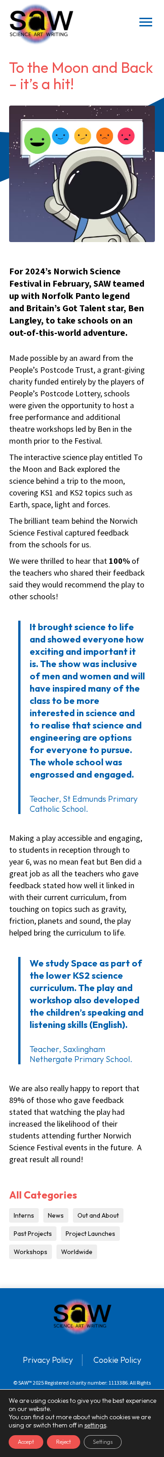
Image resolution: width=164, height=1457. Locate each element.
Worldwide (76, 1252)
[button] (145, 24)
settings (95, 1425)
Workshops (30, 1252)
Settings (103, 1441)
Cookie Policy (117, 1360)
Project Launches (90, 1233)
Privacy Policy (48, 1360)
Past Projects (33, 1233)
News (56, 1215)
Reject (63, 1441)
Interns (24, 1215)
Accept (26, 1441)
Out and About (98, 1215)
